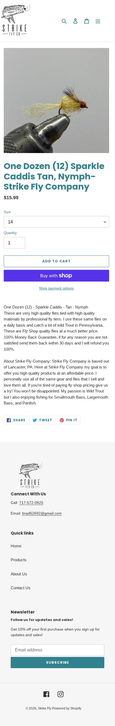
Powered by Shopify (66, 708)
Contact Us (20, 587)
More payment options (56, 288)
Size (7, 212)
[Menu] (97, 21)
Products (18, 559)
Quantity (10, 233)
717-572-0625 (31, 502)
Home (16, 546)
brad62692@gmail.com (42, 513)
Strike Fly (45, 708)
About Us (19, 574)
